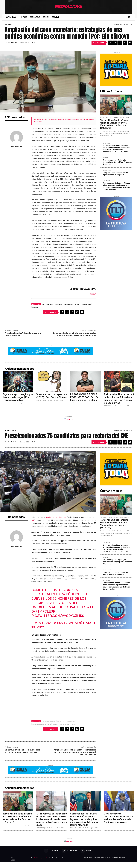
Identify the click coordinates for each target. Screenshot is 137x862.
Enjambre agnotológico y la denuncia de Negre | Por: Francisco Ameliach (117, 162)
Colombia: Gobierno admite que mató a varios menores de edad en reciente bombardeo (74, 334)
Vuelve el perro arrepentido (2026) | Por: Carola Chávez (51, 396)
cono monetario (47, 304)
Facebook (54, 851)
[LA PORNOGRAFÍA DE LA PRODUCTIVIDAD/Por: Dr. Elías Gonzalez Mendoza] (85, 381)
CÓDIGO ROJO (107, 170)
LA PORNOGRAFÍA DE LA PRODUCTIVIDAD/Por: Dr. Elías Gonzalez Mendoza (84, 397)
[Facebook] (110, 43)
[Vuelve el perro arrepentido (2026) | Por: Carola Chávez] (51, 381)
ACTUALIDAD (104, 117)
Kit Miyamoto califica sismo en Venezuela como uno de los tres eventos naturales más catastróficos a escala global (116, 149)
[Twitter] (115, 43)
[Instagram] (64, 851)
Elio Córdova (68, 304)
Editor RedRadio (113, 117)
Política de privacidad (41, 858)
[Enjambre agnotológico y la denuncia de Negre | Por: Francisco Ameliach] (18, 381)
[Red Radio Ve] (16, 137)
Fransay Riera (114, 406)
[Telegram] (130, 43)
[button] (129, 17)
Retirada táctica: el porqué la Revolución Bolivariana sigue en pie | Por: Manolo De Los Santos (119, 398)
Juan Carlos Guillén (82, 403)
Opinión (77, 304)
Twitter (89, 851)
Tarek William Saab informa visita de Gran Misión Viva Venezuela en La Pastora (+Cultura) (114, 124)
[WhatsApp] (125, 43)
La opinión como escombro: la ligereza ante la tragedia (115, 174)
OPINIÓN (8, 24)
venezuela (35, 307)
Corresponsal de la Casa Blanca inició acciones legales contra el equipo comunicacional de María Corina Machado (116, 186)
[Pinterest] (120, 43)
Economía (58, 304)
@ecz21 (93, 294)
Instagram (72, 851)
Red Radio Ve (12, 42)
